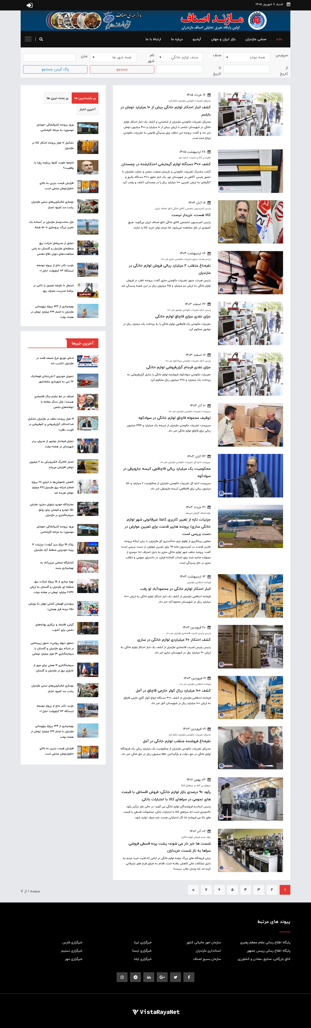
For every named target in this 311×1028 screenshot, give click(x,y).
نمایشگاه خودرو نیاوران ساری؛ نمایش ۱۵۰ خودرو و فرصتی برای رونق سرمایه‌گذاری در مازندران (52, 510)
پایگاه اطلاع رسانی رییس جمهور (268, 951)
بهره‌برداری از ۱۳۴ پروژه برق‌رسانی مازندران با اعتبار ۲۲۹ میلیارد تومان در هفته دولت (52, 312)
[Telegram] (135, 977)
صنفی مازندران (255, 39)
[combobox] (247, 57)
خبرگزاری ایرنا (143, 942)
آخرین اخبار (87, 109)
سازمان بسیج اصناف (207, 959)
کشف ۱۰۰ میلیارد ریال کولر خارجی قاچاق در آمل (173, 690)
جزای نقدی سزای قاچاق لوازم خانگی (183, 316)
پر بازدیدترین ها (85, 98)
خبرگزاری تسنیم (72, 951)
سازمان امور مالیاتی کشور (203, 942)
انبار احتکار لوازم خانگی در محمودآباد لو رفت (175, 589)
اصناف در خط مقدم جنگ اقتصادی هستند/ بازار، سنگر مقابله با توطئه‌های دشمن (54, 402)
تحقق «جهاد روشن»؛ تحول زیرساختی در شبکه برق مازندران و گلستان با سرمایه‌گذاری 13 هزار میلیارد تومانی (52, 648)
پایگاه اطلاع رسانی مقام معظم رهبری (265, 942)
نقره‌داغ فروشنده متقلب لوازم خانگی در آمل (177, 741)
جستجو (122, 69)
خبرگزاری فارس (72, 942)
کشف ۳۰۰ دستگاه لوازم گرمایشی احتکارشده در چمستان (166, 164)
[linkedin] (148, 977)
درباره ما (177, 39)
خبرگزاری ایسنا (142, 951)
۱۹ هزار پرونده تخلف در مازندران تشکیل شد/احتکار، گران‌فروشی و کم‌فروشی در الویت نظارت (51, 424)
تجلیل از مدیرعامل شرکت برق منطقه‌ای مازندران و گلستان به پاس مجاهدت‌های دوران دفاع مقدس (53, 248)
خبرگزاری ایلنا (143, 959)
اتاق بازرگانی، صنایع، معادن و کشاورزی (264, 959)
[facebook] (188, 977)
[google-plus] (162, 977)
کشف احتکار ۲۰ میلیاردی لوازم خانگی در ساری (174, 639)
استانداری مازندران (208, 951)
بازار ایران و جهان (223, 39)
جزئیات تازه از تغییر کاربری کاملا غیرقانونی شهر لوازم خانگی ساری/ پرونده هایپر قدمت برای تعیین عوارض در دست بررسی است (168, 526)
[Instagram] (122, 977)
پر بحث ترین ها (57, 98)
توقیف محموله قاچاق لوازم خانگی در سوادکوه (174, 418)
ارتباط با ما (153, 39)
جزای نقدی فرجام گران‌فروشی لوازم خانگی (178, 367)
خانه (279, 39)
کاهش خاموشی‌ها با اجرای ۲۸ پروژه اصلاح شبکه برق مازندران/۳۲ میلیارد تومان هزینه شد (53, 487)
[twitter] (175, 977)
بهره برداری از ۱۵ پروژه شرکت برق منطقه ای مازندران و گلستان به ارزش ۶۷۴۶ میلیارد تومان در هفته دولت (52, 587)
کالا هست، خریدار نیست (191, 215)
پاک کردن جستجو (55, 69)
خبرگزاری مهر (74, 959)
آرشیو (197, 39)
